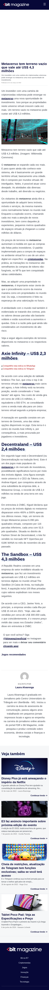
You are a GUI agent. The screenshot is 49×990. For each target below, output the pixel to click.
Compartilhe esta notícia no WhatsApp (18, 366)
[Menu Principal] (45, 4)
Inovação (24, 972)
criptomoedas (35, 259)
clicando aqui (10, 646)
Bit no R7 (24, 958)
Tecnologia (24, 982)
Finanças (24, 977)
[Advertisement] (24, 35)
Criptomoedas (24, 963)
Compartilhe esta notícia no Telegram (17, 369)
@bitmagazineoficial (14, 638)
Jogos (24, 968)
